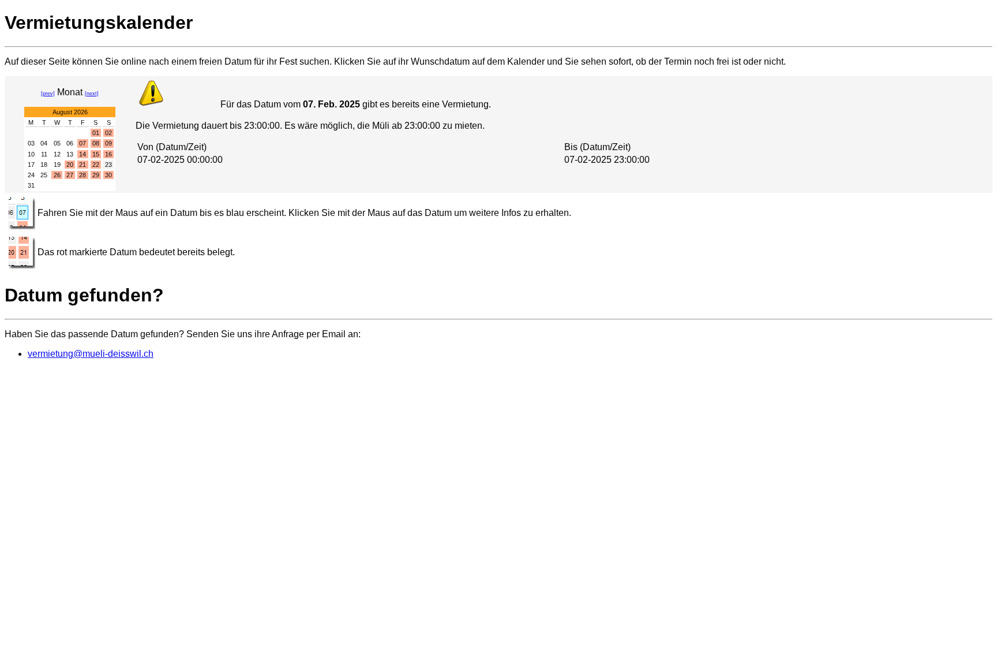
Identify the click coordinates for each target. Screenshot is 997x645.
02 (108, 132)
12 (57, 154)
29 (95, 174)
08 (95, 143)
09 (108, 143)
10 (31, 154)
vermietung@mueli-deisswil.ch (90, 354)
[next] (92, 93)
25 (43, 174)
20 (69, 164)
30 (108, 174)
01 (95, 132)
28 (82, 174)
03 (31, 143)
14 (82, 154)
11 (44, 154)
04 (43, 143)
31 (31, 185)
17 (31, 164)
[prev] (48, 93)
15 (95, 154)
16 (108, 154)
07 (82, 143)
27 (69, 174)
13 (69, 154)
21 (82, 164)
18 (43, 164)
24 (31, 174)
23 (108, 164)
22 (95, 164)
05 (57, 143)
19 (57, 164)
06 (69, 143)
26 (57, 174)
